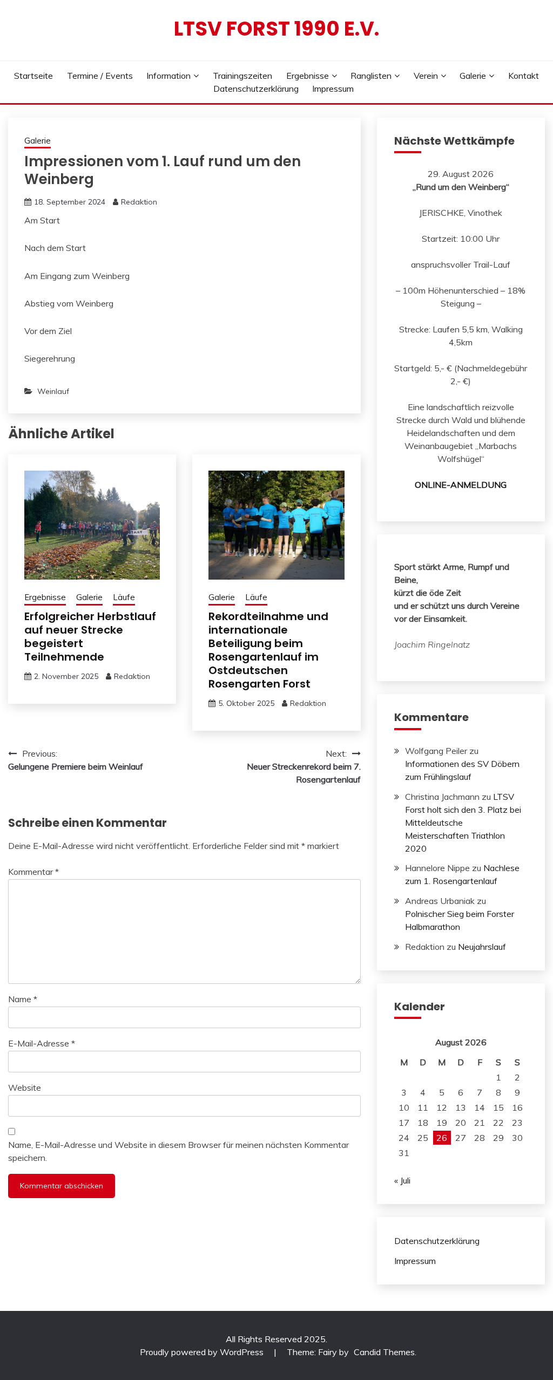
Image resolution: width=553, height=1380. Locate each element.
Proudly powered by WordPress (203, 1352)
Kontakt (523, 75)
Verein (426, 75)
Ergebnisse (307, 75)
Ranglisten (371, 75)
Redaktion (139, 202)
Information (168, 75)
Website (24, 1087)
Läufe (124, 597)
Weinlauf (53, 391)
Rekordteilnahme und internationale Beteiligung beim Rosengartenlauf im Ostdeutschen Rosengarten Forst (268, 650)
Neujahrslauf (482, 946)
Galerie (473, 75)
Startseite (33, 75)
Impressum (333, 88)
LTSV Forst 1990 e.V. (276, 29)
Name (22, 999)
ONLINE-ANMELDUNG (461, 484)
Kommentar (33, 871)
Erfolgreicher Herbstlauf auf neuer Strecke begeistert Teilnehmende (90, 636)
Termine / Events (100, 75)
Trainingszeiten (242, 75)
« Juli (402, 1180)
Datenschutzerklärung (256, 88)
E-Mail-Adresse (41, 1043)
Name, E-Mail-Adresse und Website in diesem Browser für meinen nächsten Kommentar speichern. (178, 1151)
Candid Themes (384, 1352)
